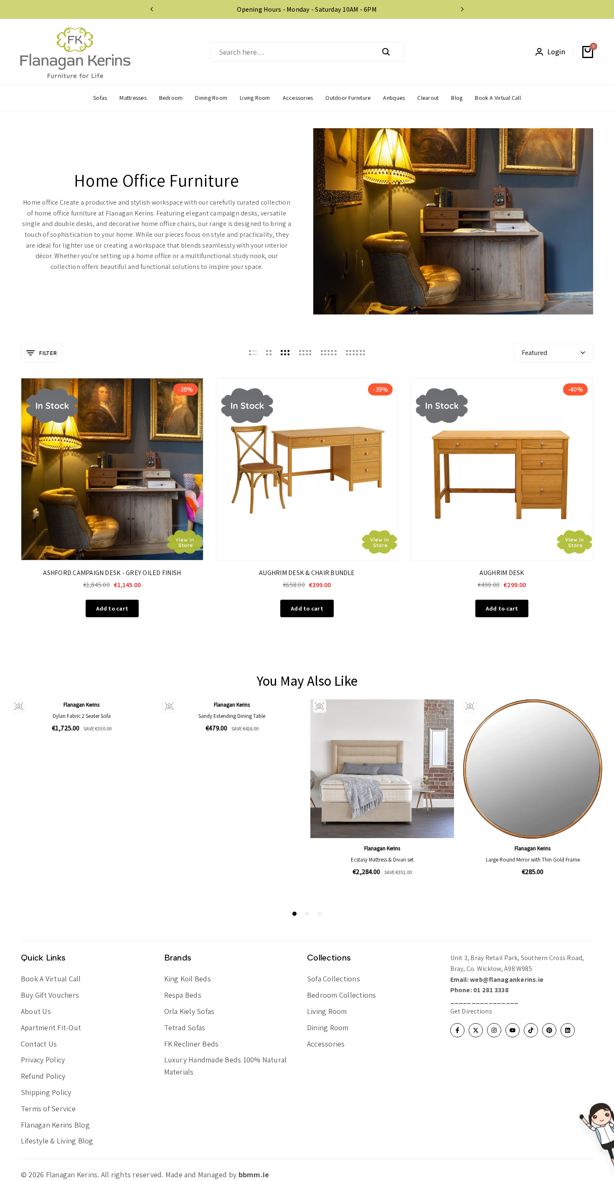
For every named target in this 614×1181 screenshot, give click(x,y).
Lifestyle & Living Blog (57, 1141)
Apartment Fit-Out (51, 1027)
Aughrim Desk (502, 573)
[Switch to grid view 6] (355, 353)
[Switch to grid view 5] (329, 353)
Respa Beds (182, 995)
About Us (36, 1011)
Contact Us (39, 1044)
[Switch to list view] (253, 353)
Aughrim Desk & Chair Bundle (307, 573)
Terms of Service (48, 1108)
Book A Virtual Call (51, 978)
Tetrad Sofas (185, 1027)
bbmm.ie (253, 1174)
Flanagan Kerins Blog (55, 1125)
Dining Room (328, 1027)
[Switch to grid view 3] (285, 353)
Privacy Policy (43, 1059)
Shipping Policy (46, 1092)
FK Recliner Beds (191, 1044)
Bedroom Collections (341, 995)
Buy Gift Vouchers (50, 995)
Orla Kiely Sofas (189, 1011)
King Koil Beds (187, 978)
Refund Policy (43, 1076)
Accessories (326, 1044)
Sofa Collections (333, 978)
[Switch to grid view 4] (305, 353)
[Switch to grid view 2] (269, 353)
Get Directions (471, 1011)
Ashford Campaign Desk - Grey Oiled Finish (112, 573)
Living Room (327, 1011)
